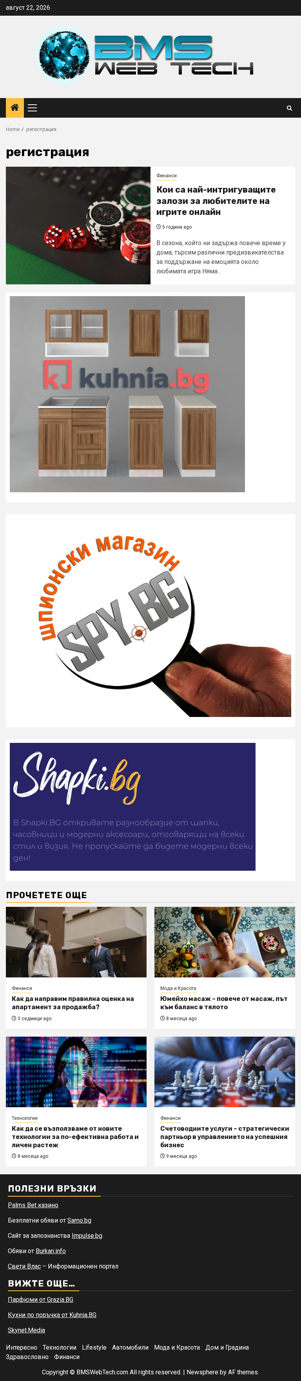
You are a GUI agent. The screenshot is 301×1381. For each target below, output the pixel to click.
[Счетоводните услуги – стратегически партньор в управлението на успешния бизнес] (224, 1072)
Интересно (21, 1347)
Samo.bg (79, 1220)
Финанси (166, 175)
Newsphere (202, 1372)
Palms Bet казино (33, 1205)
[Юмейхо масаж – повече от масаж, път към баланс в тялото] (224, 942)
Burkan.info (51, 1251)
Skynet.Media (26, 1330)
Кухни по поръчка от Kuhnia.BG (52, 1315)
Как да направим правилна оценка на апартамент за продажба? (73, 1003)
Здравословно (27, 1357)
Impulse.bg (87, 1235)
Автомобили (130, 1347)
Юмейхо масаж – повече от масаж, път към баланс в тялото (224, 1003)
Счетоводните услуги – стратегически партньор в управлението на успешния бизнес (224, 1137)
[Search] (289, 108)
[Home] (15, 108)
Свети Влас (24, 1266)
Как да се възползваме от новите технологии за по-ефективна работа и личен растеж (75, 1137)
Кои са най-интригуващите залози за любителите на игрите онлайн (216, 200)
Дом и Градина (227, 1347)
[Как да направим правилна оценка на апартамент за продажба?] (76, 942)
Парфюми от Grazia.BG (40, 1299)
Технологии (25, 1118)
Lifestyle (94, 1347)
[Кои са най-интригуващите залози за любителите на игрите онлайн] (78, 225)
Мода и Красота (178, 988)
